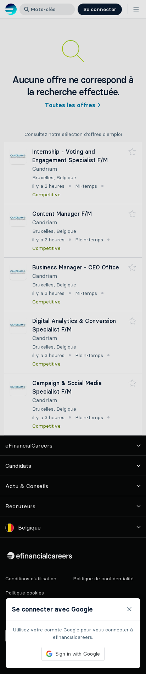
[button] (73, 337)
